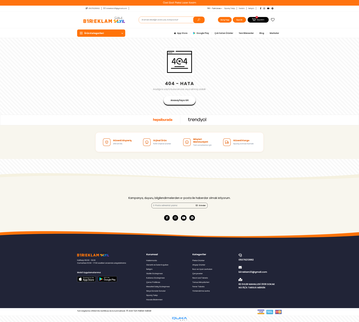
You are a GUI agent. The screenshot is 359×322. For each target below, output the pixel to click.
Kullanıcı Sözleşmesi (155, 278)
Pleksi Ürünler (198, 260)
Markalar (274, 33)
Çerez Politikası (153, 282)
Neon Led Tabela (200, 278)
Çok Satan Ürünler (224, 33)
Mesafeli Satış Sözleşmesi (158, 286)
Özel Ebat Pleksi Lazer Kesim (179, 2)
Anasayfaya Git (180, 100)
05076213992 (246, 259)
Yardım (242, 8)
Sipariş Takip (229, 8)
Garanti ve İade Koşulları (157, 264)
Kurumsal (152, 254)
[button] (258, 20)
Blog (261, 33)
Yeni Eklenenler (246, 33)
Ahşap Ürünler (198, 264)
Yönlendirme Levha (201, 291)
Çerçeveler (197, 273)
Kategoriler (199, 254)
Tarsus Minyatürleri (200, 282)
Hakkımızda (151, 260)
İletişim (251, 8)
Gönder (202, 205)
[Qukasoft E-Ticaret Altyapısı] (179, 319)
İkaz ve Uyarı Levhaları (202, 269)
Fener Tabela (198, 286)
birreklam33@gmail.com (253, 272)
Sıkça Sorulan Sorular (156, 291)
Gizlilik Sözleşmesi (154, 273)
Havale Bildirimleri (154, 299)
